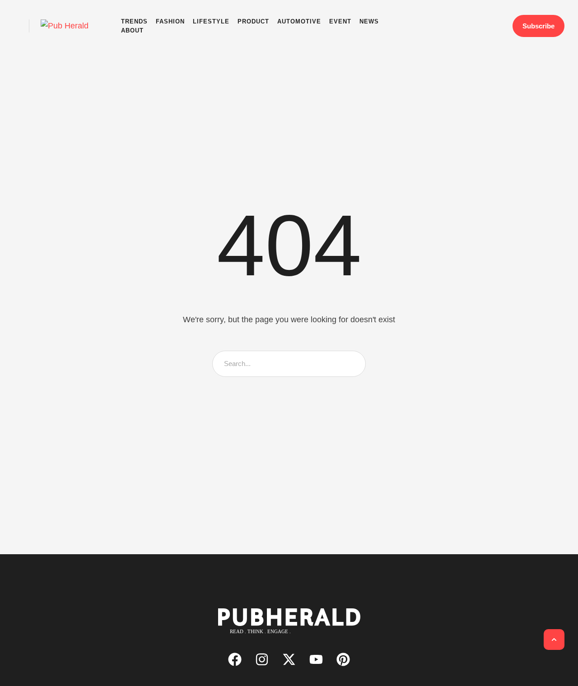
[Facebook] (235, 659)
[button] (18, 26)
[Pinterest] (343, 659)
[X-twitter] (289, 659)
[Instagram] (262, 659)
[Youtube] (316, 659)
